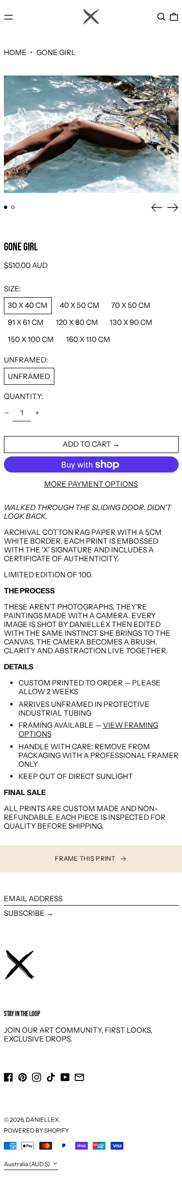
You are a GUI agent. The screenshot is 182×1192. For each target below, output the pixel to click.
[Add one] (37, 413)
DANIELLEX (42, 1119)
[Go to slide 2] (13, 207)
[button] (161, 17)
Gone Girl (56, 52)
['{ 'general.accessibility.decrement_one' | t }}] (6, 413)
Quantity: (23, 396)
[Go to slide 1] (6, 207)
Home (15, 52)
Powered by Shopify (36, 1130)
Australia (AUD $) (27, 1164)
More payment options (91, 484)
